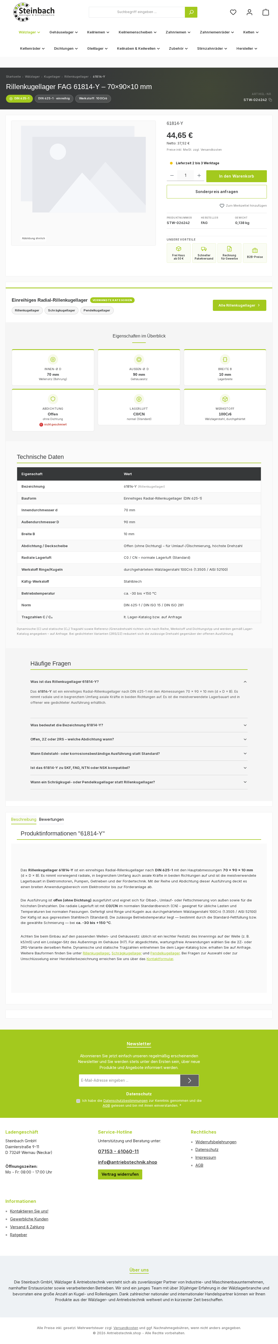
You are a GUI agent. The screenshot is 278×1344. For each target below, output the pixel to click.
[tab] (23, 819)
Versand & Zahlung (27, 1227)
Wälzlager (32, 76)
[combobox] (137, 12)
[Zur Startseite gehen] (34, 12)
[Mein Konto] (249, 12)
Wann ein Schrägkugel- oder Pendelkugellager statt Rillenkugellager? (92, 782)
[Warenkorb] (266, 12)
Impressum (205, 1157)
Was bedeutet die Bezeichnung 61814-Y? (66, 725)
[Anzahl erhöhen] (199, 175)
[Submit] (189, 1080)
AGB (106, 1105)
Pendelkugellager (165, 953)
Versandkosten (125, 1328)
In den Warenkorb (236, 176)
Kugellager (52, 76)
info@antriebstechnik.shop (127, 1162)
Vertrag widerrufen (120, 1174)
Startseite (13, 76)
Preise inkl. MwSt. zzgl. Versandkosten (194, 150)
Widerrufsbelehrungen (215, 1142)
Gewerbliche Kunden (29, 1219)
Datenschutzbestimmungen (125, 1101)
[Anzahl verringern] (172, 175)
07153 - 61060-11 (118, 1151)
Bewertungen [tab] (51, 819)
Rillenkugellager (76, 76)
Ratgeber (18, 1234)
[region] (83, 183)
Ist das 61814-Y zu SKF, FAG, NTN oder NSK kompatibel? (80, 767)
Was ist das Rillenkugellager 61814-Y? (64, 681)
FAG (204, 223)
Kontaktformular (160, 959)
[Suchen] (191, 12)
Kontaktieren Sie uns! (29, 1211)
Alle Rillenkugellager (237, 305)
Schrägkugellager (127, 953)
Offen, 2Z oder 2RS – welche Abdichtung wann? (72, 739)
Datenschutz (207, 1149)
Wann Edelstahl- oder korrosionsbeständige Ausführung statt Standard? (95, 753)
